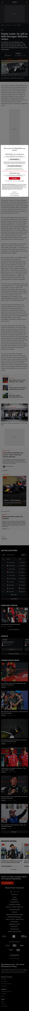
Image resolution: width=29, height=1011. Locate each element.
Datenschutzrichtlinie (14, 193)
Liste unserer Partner (6, 189)
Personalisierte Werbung (14, 166)
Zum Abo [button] (14, 178)
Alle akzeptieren (14, 159)
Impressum (14, 192)
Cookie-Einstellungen (14, 195)
